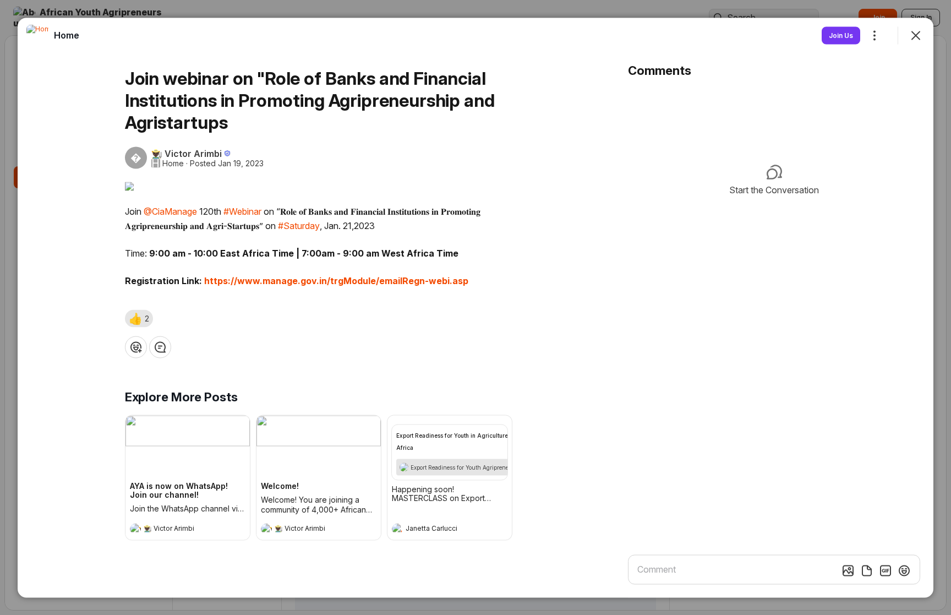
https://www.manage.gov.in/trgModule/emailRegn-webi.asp (336, 280)
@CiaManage (170, 210)
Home (173, 163)
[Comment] (160, 347)
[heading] (177, 529)
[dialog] (475, 307)
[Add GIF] (885, 570)
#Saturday (299, 225)
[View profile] (135, 528)
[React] (135, 346)
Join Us (841, 35)
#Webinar (242, 210)
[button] (139, 318)
